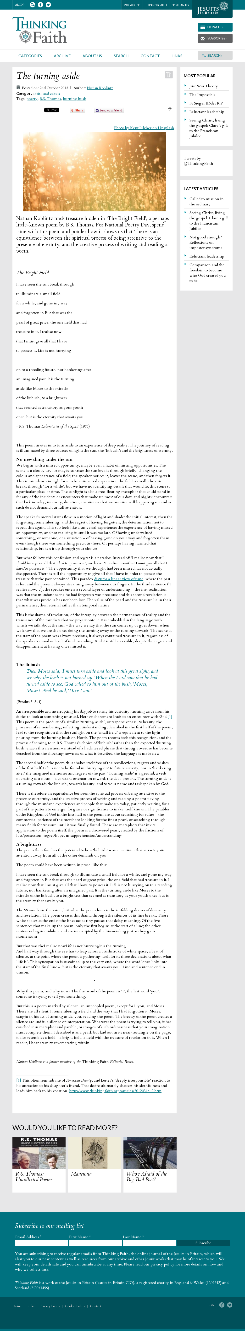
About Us (92, 55)
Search (32, 5)
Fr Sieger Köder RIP (206, 103)
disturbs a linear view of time (118, 579)
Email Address (28, 1237)
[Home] (45, 30)
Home (17, 1306)
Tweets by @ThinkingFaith (198, 161)
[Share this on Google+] (77, 112)
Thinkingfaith (156, 5)
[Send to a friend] (109, 112)
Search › (214, 55)
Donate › (215, 27)
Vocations (132, 5)
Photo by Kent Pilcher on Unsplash (144, 128)
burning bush (74, 98)
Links (177, 55)
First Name (80, 1237)
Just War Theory (203, 86)
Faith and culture (47, 93)
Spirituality (180, 5)
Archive (62, 55)
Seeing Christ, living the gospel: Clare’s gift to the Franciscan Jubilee (208, 128)
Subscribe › (217, 38)
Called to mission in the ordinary (206, 201)
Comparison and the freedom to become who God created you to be (207, 272)
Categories (30, 55)
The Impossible (202, 94)
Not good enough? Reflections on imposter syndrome (206, 242)
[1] (169, 716)
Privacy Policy (49, 1306)
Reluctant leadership (206, 112)
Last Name (133, 1237)
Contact (150, 55)
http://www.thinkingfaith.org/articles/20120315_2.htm (115, 1091)
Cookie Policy (75, 1306)
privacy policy (162, 1264)
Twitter (48, 5)
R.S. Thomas (50, 98)
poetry (32, 98)
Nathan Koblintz (100, 88)
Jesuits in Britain (80, 1282)
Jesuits (212, 9)
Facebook (40, 5)
